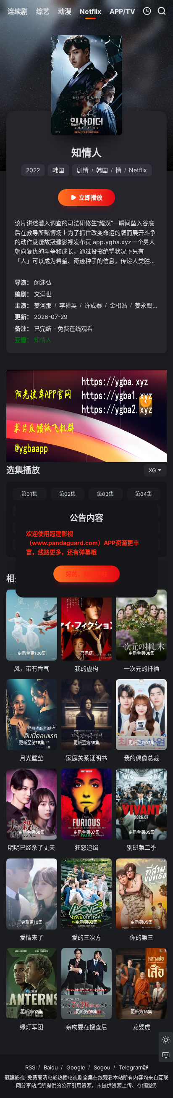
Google (75, 1067)
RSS (30, 1067)
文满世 (43, 294)
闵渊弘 (43, 282)
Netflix (138, 170)
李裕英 (68, 305)
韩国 (58, 170)
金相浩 (118, 305)
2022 (33, 170)
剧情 (83, 170)
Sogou (102, 1067)
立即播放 (90, 197)
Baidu (51, 1067)
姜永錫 (143, 305)
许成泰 (93, 305)
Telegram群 (133, 1067)
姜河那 (43, 305)
